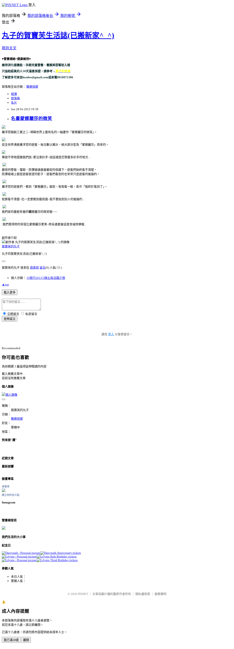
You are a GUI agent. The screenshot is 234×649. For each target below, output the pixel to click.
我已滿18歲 (11, 640)
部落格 (15, 98)
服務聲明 (160, 594)
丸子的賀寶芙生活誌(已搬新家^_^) (58, 35)
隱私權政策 (142, 594)
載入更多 (10, 292)
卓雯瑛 (5, 486)
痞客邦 (34, 267)
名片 (14, 102)
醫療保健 (32, 86)
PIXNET (83, 594)
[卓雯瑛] (3, 491)
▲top (5, 284)
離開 (26, 640)
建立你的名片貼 (10, 495)
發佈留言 (10, 319)
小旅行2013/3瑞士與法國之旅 (46, 278)
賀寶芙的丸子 (11, 246)
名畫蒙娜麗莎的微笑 (31, 118)
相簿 (14, 94)
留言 (42, 267)
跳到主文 (9, 48)
